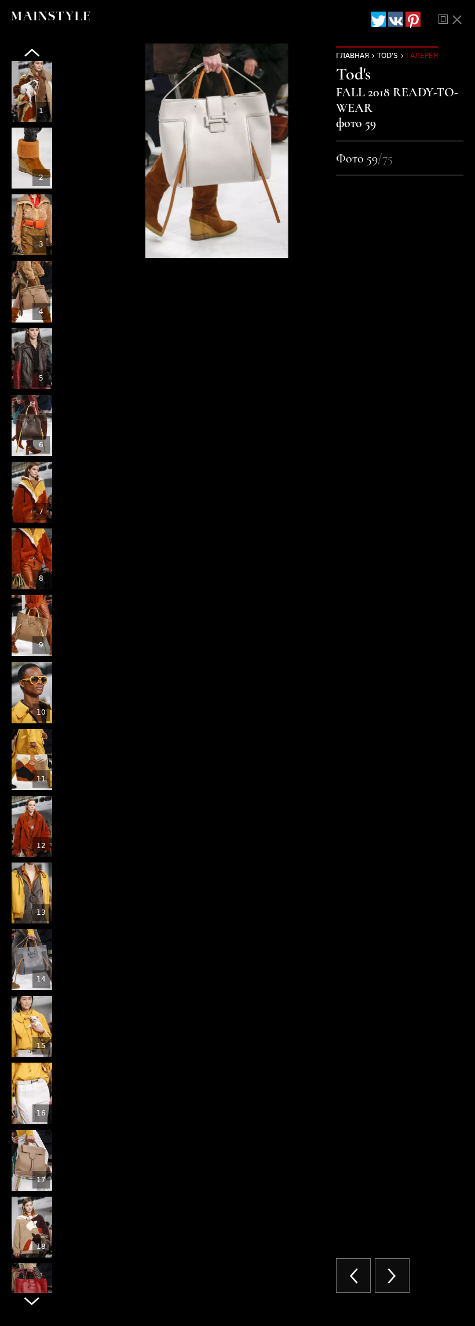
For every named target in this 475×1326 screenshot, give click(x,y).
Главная (352, 56)
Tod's (387, 56)
